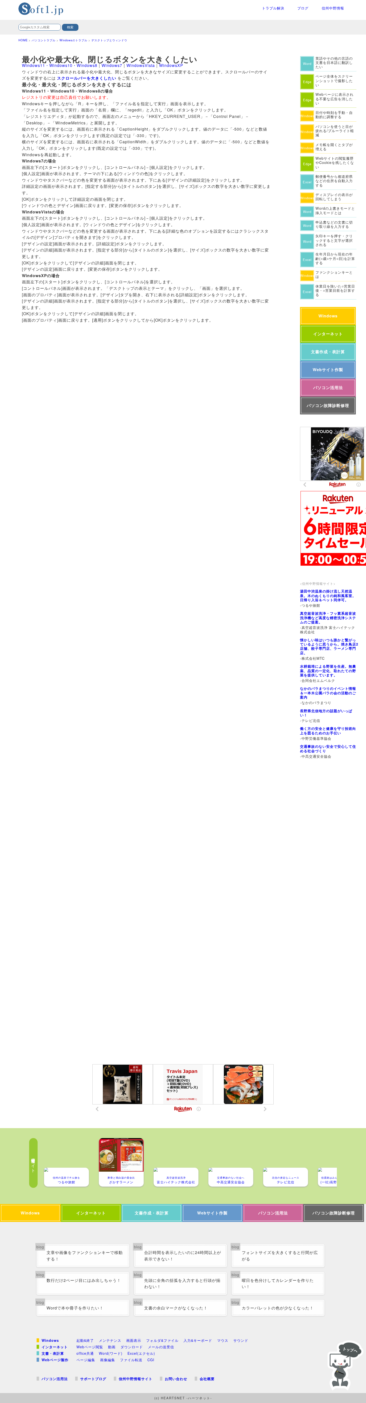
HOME (23, 40)
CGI (150, 1359)
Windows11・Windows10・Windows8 (59, 65)
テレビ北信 (285, 1180)
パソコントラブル (44, 40)
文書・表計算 (53, 1353)
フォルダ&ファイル (162, 1340)
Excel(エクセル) (141, 1353)
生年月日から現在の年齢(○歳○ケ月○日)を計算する (335, 258)
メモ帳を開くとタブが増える (334, 146)
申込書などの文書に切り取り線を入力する (334, 224)
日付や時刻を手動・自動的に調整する (334, 114)
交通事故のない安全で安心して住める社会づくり (328, 748)
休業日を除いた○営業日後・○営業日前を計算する (335, 290)
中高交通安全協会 (231, 1180)
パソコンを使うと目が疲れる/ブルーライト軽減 (334, 130)
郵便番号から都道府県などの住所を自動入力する (334, 180)
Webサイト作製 (328, 369)
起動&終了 (85, 1340)
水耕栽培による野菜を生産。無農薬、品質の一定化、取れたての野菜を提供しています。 (328, 670)
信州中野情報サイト (135, 1378)
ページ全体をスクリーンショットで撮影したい (334, 80)
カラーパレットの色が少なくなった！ (278, 1308)
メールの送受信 (161, 1346)
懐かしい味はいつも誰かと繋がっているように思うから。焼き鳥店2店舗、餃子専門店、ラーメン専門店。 (329, 646)
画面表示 (133, 1340)
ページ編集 (85, 1359)
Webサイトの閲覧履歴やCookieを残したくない (334, 162)
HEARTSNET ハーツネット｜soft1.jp (55, 8)
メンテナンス (110, 1340)
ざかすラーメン (121, 1180)
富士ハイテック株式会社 (176, 1180)
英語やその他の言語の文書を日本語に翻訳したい (334, 62)
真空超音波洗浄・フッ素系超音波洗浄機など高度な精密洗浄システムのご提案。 (328, 617)
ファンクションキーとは (334, 274)
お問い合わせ (176, 1378)
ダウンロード (132, 1346)
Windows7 (112, 65)
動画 (112, 1346)
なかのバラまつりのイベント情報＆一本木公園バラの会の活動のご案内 (328, 693)
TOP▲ (343, 1362)
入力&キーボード (197, 1340)
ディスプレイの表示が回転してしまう (334, 196)
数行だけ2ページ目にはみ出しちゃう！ (84, 1280)
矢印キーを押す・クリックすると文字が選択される (334, 240)
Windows (328, 316)
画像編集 (107, 1359)
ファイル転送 (131, 1359)
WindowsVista (140, 65)
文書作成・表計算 (328, 351)
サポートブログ (93, 1378)
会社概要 (207, 1378)
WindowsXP (171, 65)
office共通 (85, 1353)
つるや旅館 (66, 1180)
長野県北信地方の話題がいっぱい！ (326, 712)
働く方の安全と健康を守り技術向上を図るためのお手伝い (328, 730)
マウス (222, 1340)
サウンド (240, 1340)
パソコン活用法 (328, 387)
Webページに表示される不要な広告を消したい (334, 98)
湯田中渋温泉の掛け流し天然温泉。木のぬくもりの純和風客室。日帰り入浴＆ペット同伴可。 (328, 595)
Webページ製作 (55, 1359)
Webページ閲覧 (89, 1346)
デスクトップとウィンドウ (109, 40)
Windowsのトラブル (73, 40)
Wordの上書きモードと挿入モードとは (335, 210)
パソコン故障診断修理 (328, 405)
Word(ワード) (110, 1353)
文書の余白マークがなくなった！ (176, 1308)
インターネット (328, 334)
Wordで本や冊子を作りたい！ (75, 1308)
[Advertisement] (329, 845)
